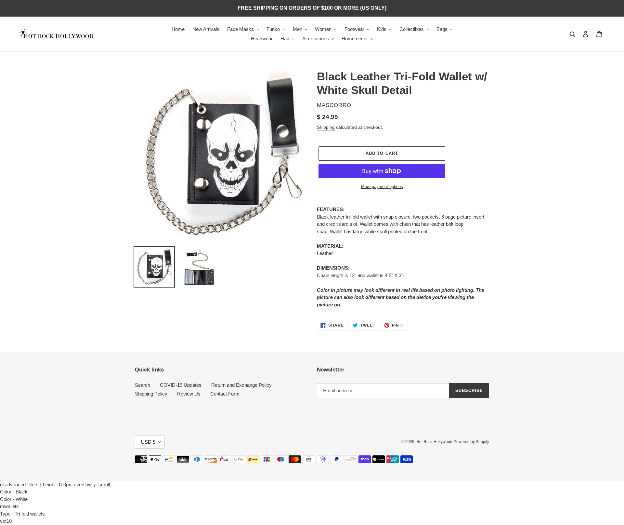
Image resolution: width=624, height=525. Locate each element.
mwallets (9, 506)
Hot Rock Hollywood (434, 441)
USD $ (148, 442)
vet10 (6, 521)
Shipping (326, 127)
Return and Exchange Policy (241, 385)
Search (142, 385)
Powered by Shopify (471, 441)
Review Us (189, 394)
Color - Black (14, 491)
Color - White (14, 499)
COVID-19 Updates (181, 385)
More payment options (382, 186)
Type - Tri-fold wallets (22, 514)
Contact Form (225, 394)
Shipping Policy (151, 394)
